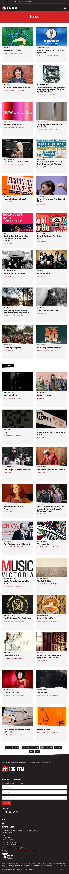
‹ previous (15, 747)
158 (60, 747)
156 (51, 747)
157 (56, 747)
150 (24, 747)
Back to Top (63, 869)
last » (37, 751)
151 (28, 747)
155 (46, 747)
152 (33, 747)
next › (31, 751)
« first (8, 747)
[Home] (10, 8)
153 (37, 747)
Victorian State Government (22, 851)
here (7, 848)
